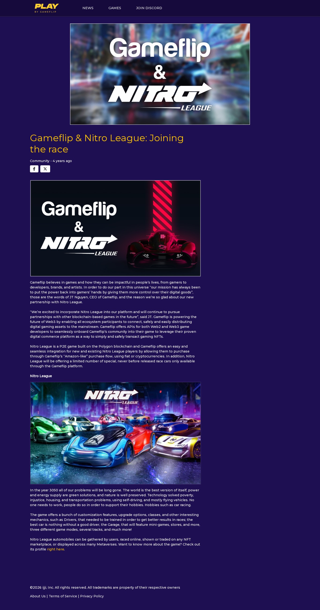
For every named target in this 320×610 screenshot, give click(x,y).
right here (55, 549)
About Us (38, 596)
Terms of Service (63, 596)
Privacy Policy (92, 596)
